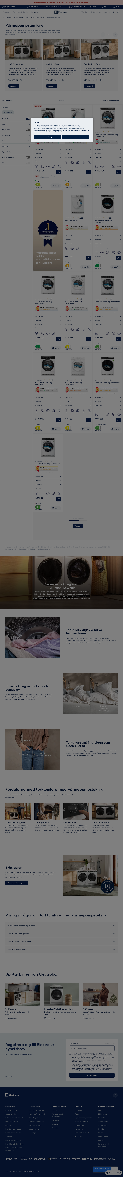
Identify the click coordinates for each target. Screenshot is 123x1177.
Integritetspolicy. (62, 131)
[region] (62, 130)
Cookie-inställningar (47, 137)
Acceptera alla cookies (75, 137)
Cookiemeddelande (49, 131)
